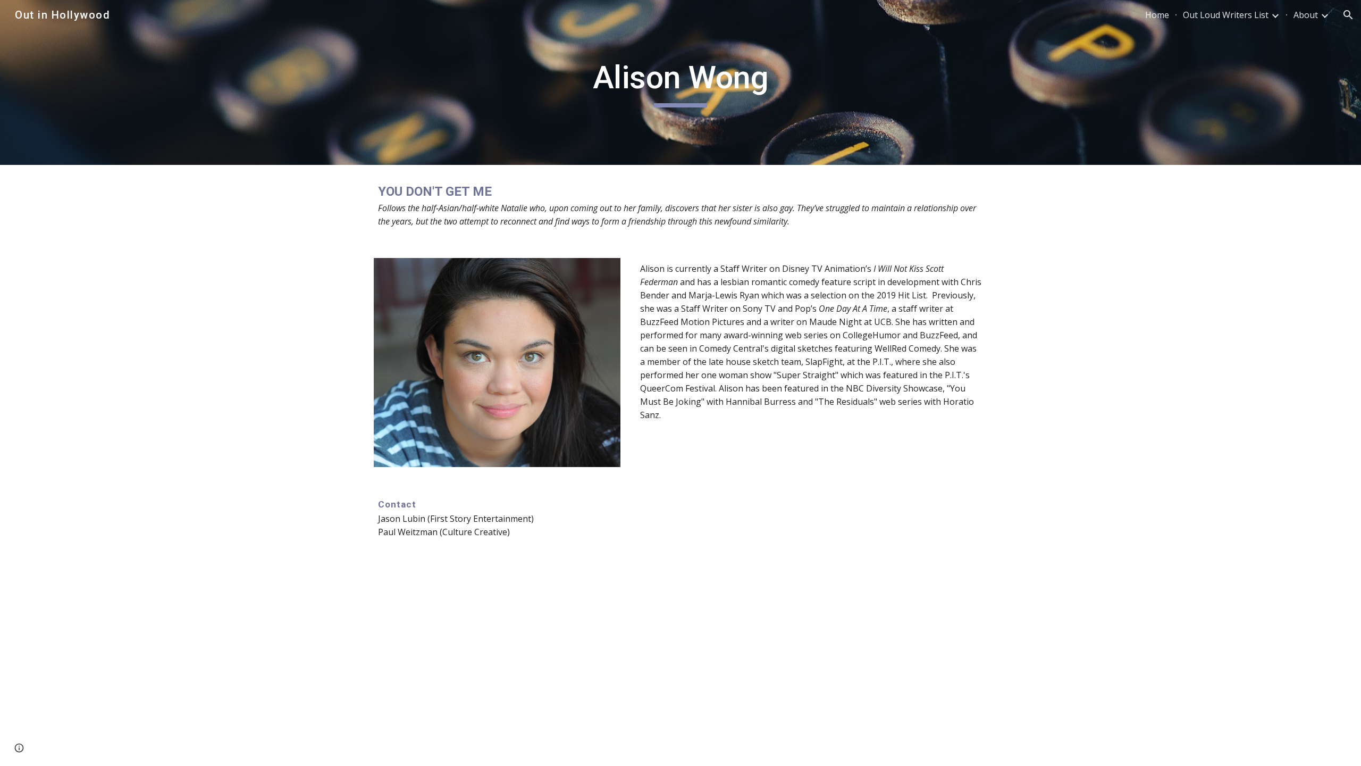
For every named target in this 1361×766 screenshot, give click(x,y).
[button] (1348, 15)
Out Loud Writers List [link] (1225, 15)
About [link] (1305, 15)
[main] (680, 82)
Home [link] (1157, 15)
